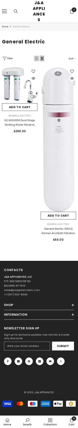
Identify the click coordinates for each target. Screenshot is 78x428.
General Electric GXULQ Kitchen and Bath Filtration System (58, 231)
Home (5, 26)
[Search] (15, 11)
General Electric (21, 26)
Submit (63, 346)
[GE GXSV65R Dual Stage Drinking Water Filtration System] (19, 85)
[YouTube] (50, 361)
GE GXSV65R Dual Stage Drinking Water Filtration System (19, 123)
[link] (27, 421)
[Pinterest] (29, 361)
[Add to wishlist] (33, 71)
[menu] (4, 11)
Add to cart (20, 107)
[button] (36, 58)
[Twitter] (61, 361)
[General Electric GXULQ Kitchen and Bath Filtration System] (58, 139)
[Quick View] (33, 78)
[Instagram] (18, 361)
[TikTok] (39, 361)
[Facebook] (8, 361)
